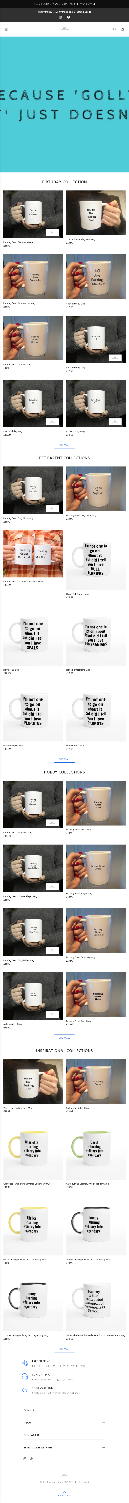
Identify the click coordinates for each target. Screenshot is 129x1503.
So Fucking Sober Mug (77, 1108)
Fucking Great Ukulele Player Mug (20, 896)
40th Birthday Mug (75, 304)
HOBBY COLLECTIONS (64, 772)
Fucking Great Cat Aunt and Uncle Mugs (23, 582)
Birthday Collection (64, 182)
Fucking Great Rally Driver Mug (18, 960)
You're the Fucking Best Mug (80, 239)
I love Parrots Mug (75, 746)
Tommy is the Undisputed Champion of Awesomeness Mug (95, 1335)
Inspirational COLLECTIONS (64, 1051)
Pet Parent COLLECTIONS (64, 458)
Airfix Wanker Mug (12, 1024)
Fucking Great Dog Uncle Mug (81, 516)
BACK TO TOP (64, 1495)
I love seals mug (11, 670)
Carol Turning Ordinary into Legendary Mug (87, 1184)
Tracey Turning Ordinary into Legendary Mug (88, 1260)
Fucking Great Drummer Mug (80, 957)
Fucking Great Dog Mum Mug (18, 518)
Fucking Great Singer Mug (79, 894)
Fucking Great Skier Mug (78, 1021)
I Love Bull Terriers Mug (77, 594)
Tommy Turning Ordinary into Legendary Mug (25, 1335)
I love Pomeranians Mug (78, 670)
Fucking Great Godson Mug (17, 365)
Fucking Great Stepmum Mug (18, 242)
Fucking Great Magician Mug (17, 833)
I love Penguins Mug (13, 746)
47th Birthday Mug (75, 431)
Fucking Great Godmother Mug (19, 303)
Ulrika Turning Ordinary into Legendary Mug (24, 1260)
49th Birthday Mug (75, 368)
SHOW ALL (64, 445)
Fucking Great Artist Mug (78, 830)
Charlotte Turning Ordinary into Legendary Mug (27, 1184)
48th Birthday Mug (12, 431)
